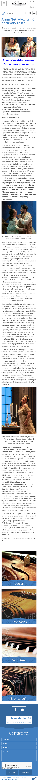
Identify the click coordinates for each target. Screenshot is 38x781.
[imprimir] (34, 13)
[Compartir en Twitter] (30, 13)
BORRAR (25, 772)
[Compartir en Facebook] (26, 13)
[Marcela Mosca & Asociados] (34, 778)
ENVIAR (12, 772)
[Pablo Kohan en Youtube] (22, 709)
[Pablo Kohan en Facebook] (15, 709)
